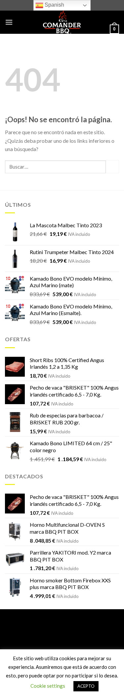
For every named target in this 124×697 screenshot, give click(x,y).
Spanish (53, 5)
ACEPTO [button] (86, 686)
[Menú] (9, 22)
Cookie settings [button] (47, 686)
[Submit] (112, 166)
